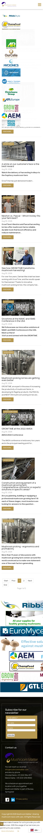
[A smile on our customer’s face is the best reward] (20, 151)
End (5, 585)
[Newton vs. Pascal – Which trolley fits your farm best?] (20, 204)
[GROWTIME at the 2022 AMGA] (20, 417)
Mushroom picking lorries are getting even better (21, 379)
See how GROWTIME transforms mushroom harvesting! (18, 269)
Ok (18, 831)
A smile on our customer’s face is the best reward (20, 165)
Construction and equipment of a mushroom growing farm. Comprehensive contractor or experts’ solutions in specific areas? (21, 486)
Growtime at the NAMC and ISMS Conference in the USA (18, 319)
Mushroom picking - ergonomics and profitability (20, 547)
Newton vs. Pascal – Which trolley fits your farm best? (21, 217)
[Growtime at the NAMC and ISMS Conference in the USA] (20, 307)
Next (30, 580)
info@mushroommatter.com (16, 769)
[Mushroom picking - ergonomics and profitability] (20, 530)
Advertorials (8, 144)
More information (7, 831)
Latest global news (10, 412)
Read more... (7, 131)
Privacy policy (22, 799)
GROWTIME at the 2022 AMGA (17, 428)
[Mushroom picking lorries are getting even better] (20, 362)
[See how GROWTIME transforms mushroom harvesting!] (20, 256)
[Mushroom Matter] (9, 4)
